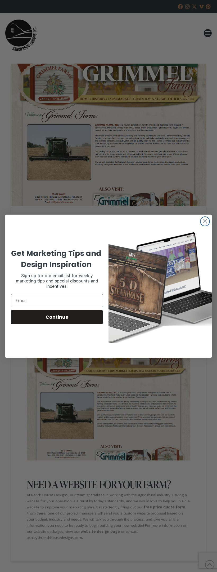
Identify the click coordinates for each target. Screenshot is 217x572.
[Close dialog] (205, 221)
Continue (57, 317)
